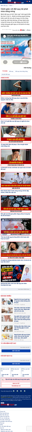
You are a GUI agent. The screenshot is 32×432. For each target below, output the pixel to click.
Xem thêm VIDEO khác (23, 289)
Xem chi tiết (16, 383)
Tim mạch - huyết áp (19, 304)
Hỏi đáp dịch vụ (6, 356)
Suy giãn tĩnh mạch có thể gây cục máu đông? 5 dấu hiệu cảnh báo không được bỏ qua (22, 318)
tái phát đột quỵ (6, 74)
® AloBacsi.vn (10, 397)
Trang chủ (2, 411)
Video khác (5, 78)
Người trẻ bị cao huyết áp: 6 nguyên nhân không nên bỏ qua (22, 300)
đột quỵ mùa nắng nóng (21, 71)
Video (1, 424)
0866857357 (3, 397)
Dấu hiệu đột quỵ (4, 414)
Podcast (2, 423)
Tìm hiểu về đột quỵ (5, 419)
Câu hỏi (2, 428)
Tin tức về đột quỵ (4, 418)
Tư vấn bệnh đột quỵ (5, 426)
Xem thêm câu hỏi (24, 347)
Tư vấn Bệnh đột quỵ (8, 343)
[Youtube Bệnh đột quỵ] (22, 30)
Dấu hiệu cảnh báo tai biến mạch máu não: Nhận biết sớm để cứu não (22, 309)
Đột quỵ (11, 71)
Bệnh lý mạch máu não (20, 313)
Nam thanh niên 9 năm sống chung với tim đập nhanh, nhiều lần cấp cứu (15, 191)
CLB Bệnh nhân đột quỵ (6, 421)
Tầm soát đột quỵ (4, 413)
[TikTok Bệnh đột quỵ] (28, 30)
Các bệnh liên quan (19, 331)
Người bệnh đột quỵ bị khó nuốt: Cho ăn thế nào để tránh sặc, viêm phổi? (22, 336)
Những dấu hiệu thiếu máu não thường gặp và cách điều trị (22, 327)
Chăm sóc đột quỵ (19, 340)
